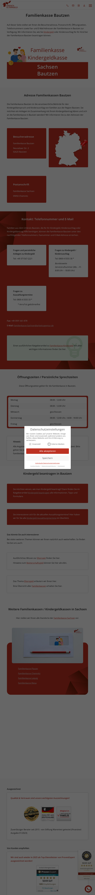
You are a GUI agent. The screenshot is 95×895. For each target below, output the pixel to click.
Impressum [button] (61, 466)
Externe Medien (57, 444)
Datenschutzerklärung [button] (49, 466)
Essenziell (36, 444)
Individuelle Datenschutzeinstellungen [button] (47, 463)
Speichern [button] (47, 458)
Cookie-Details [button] (35, 466)
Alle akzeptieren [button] (47, 451)
